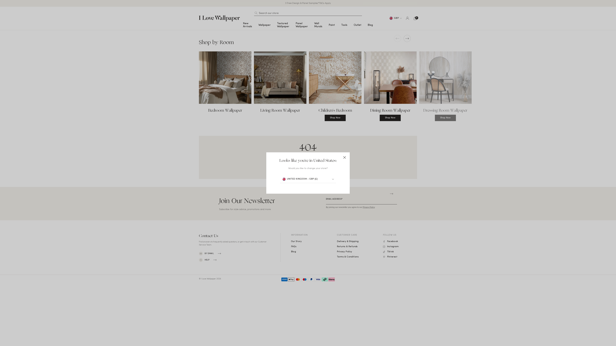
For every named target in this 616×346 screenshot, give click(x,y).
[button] (344, 157)
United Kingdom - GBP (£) (302, 179)
